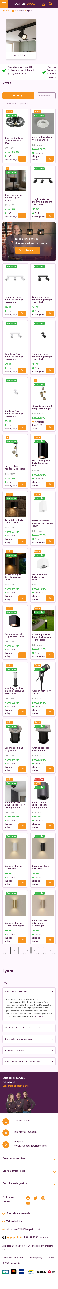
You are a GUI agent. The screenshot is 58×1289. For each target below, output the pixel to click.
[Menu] (4, 4)
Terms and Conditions (12, 1258)
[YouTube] (28, 1204)
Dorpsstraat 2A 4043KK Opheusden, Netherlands (31, 1144)
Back (6, 11)
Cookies (52, 1258)
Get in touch (26, 250)
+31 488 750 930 (22, 1121)
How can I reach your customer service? (22, 1061)
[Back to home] (14, 11)
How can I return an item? (16, 991)
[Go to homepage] (27, 4)
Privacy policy (35, 1258)
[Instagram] (43, 1199)
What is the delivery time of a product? (22, 1028)
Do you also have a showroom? (19, 1039)
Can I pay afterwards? (15, 1050)
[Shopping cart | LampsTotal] (56, 2)
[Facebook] (28, 1199)
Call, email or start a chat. (16, 1086)
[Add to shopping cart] (22, 159)
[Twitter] (36, 1199)
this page (38, 1017)
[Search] (50, 4)
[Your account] (43, 4)
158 (49, 950)
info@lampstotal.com (25, 1132)
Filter (16, 95)
